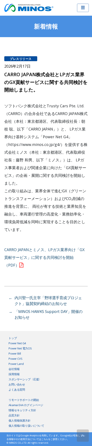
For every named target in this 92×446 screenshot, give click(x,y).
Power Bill (15, 353)
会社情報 (14, 369)
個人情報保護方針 (20, 420)
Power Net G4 (17, 343)
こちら (44, 439)
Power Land (16, 364)
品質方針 (14, 415)
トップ (13, 338)
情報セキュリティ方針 (22, 410)
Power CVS (15, 359)
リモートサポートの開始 (24, 400)
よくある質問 (17, 389)
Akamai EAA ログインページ (26, 405)
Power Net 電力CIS (20, 348)
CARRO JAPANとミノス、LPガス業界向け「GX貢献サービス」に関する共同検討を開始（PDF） (44, 257)
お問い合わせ (17, 384)
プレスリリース (21, 59)
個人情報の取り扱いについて (26, 426)
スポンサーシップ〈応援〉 (25, 379)
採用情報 (14, 374)
